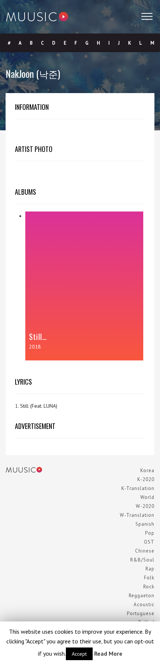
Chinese (144, 551)
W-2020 (145, 506)
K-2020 (145, 479)
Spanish (144, 524)
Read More (108, 653)
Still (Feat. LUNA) (38, 405)
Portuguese (140, 613)
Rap (149, 569)
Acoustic (144, 604)
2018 (35, 346)
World (147, 497)
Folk (149, 578)
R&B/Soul (142, 560)
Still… (38, 336)
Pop (149, 533)
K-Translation (137, 488)
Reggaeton (141, 595)
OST (149, 542)
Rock (148, 586)
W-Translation (137, 515)
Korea (147, 470)
